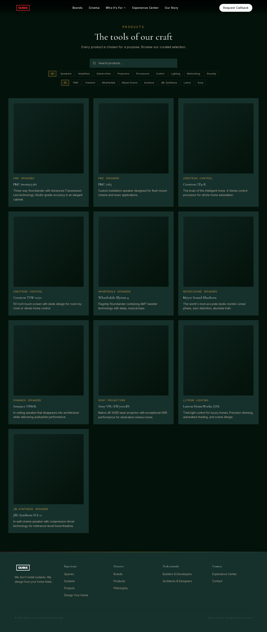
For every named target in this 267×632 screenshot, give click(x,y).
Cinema (94, 7)
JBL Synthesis (169, 82)
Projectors (123, 73)
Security (211, 73)
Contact (217, 581)
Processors (142, 73)
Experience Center (145, 7)
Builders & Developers (177, 574)
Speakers (66, 73)
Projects (69, 588)
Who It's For (114, 7)
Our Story (171, 7)
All (52, 73)
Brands (77, 7)
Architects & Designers (177, 581)
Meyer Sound (129, 82)
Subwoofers (104, 73)
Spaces (69, 574)
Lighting (175, 73)
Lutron (187, 82)
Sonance (149, 82)
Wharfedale (108, 82)
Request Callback (235, 7)
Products (119, 581)
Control (160, 73)
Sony (200, 82)
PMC (76, 82)
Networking (193, 73)
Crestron (90, 82)
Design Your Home (76, 595)
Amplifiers (84, 73)
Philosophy (121, 588)
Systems (69, 581)
